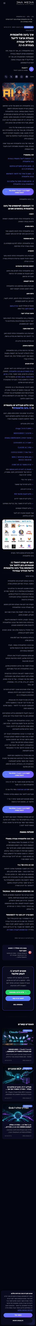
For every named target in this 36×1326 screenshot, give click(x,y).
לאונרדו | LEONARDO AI (22, 442)
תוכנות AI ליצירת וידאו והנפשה (20, 469)
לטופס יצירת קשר (18, 998)
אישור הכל (18, 1315)
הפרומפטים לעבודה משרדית (17, 930)
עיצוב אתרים (20, 377)
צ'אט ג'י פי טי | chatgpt (23, 428)
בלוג (28, 16)
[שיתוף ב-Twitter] (11, 77)
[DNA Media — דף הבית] (25, 3)
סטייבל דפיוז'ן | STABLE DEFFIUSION (18, 438)
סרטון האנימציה (22, 789)
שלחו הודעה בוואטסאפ (16, 992)
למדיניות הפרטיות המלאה (24, 1310)
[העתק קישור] (6, 77)
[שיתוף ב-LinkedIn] (16, 77)
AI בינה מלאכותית (22, 408)
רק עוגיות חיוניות (18, 1320)
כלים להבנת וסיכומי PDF (22, 494)
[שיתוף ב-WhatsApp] (22, 77)
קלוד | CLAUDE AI (24, 447)
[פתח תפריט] (4, 3)
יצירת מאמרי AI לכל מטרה (21, 464)
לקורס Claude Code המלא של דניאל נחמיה (17, 191)
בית (33, 16)
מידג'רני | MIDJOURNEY (22, 433)
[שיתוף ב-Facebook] (27, 77)
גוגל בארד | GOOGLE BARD (21, 452)
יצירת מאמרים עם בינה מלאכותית (21, 371)
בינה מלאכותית (20, 16)
